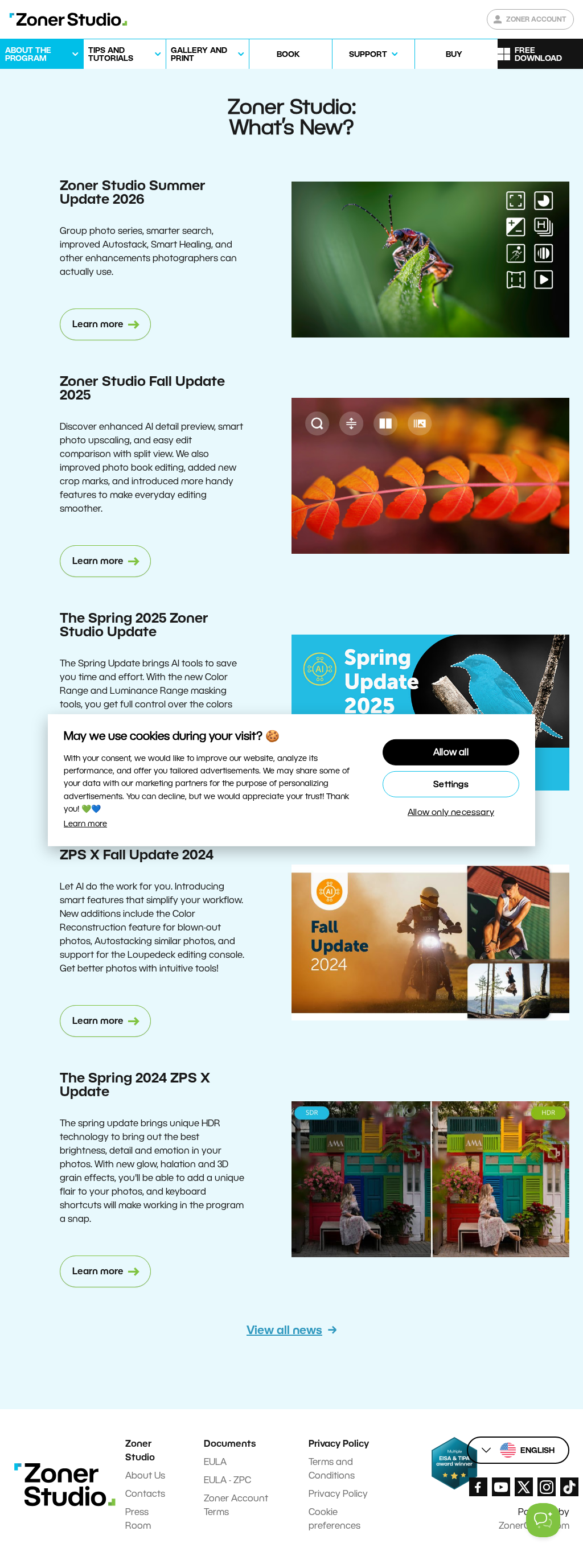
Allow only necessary (451, 812)
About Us (145, 1475)
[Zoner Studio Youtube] (501, 1486)
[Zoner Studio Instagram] (546, 1486)
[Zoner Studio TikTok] (569, 1486)
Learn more (85, 823)
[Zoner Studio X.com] (523, 1486)
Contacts (145, 1494)
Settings (451, 784)
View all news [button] (284, 1330)
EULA (215, 1462)
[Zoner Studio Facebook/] (478, 1486)
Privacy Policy (338, 1494)
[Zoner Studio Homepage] (68, 19)
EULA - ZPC (227, 1480)
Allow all (451, 752)
